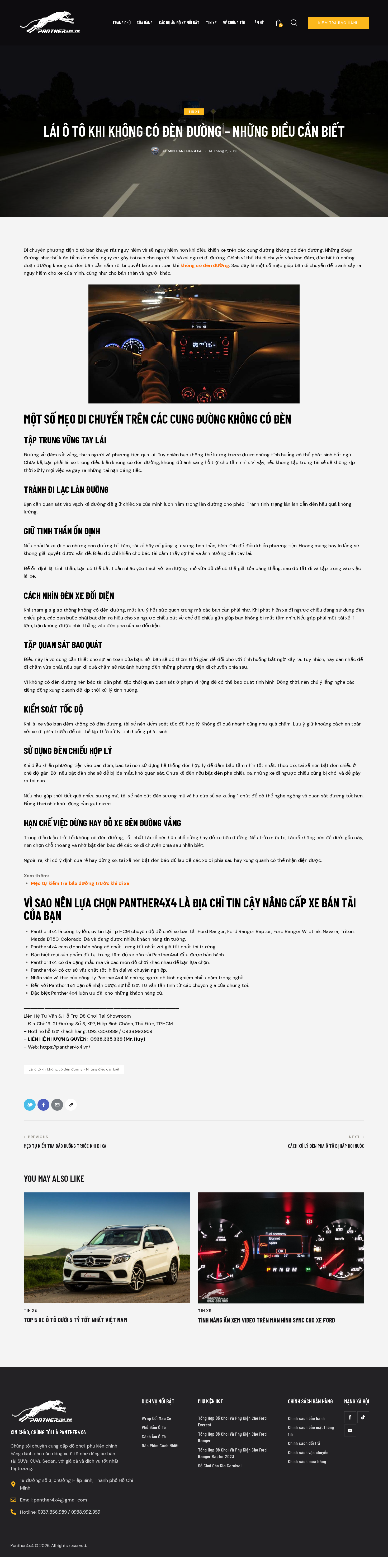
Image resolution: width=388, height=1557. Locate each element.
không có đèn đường (205, 265)
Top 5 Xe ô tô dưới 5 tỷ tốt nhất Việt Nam (75, 1320)
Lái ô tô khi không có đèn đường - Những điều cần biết (74, 1069)
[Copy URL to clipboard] (71, 1105)
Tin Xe (194, 111)
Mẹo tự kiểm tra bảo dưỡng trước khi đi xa (80, 883)
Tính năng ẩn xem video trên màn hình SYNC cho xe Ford (266, 1320)
